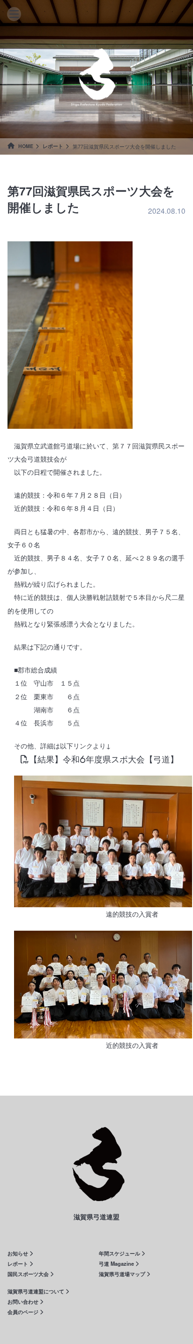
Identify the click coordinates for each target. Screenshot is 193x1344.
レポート (53, 145)
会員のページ (23, 1311)
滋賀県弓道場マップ (123, 1273)
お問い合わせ (23, 1301)
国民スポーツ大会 (28, 1273)
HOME (25, 145)
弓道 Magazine (117, 1263)
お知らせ (18, 1253)
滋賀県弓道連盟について (36, 1291)
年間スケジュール (120, 1253)
